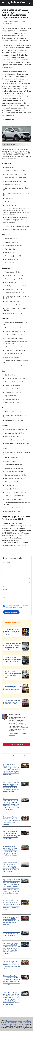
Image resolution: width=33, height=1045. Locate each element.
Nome (5, 581)
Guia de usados (11, 1021)
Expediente (27, 1021)
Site (4, 597)
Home (7, 755)
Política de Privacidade (8, 1022)
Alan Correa (13, 21)
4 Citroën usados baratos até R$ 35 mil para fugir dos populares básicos (11, 933)
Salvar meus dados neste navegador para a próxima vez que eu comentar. (17, 606)
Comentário (6, 562)
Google (4, 1024)
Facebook (28, 1022)
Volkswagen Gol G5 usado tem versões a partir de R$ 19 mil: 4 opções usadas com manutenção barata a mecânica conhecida (10, 850)
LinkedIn (12, 735)
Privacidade (23, 755)
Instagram (24, 733)
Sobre (11, 755)
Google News (12, 1024)
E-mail (5, 589)
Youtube (21, 1024)
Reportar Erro (16, 755)
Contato (16, 733)
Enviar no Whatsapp (16, 744)
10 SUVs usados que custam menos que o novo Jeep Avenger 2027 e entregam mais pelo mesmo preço (11, 835)
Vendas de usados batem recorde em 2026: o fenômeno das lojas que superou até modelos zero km (11, 920)
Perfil (11, 733)
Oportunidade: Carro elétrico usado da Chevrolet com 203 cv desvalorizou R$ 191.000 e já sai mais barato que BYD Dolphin (11, 867)
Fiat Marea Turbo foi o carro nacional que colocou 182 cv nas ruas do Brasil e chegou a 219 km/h (11, 964)
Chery (21, 21)
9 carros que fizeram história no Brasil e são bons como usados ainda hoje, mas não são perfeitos (11, 820)
